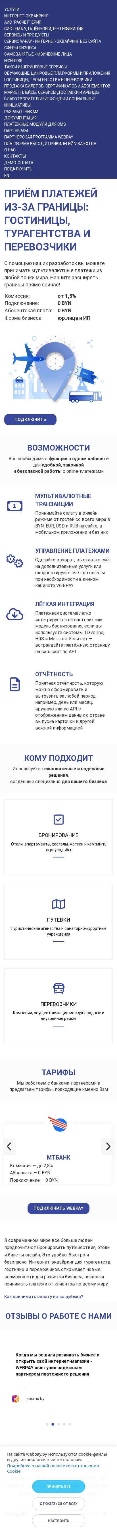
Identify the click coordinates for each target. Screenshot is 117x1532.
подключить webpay (58, 1208)
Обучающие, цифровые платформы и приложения (57, 73)
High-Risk (13, 60)
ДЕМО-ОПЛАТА (18, 162)
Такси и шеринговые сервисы (35, 67)
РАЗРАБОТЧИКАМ (21, 111)
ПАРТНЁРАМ (16, 131)
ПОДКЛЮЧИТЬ (18, 169)
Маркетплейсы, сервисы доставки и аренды (51, 92)
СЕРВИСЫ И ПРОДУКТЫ (26, 35)
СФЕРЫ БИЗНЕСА (20, 48)
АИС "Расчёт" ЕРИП (22, 22)
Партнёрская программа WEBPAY (38, 137)
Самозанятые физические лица (38, 54)
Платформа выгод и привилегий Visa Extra (50, 143)
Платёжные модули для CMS (35, 124)
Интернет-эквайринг (26, 16)
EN (6, 175)
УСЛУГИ (11, 9)
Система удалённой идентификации (43, 29)
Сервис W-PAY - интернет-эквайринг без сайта (52, 41)
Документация (20, 118)
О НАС (10, 150)
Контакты (15, 156)
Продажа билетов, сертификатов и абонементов (57, 86)
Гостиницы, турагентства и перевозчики (48, 80)
